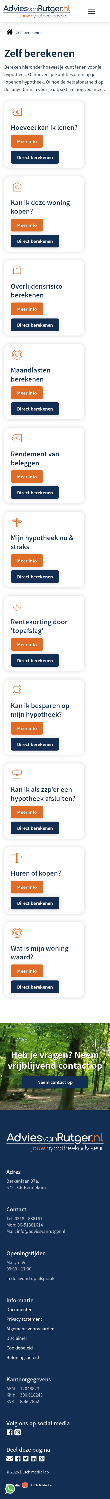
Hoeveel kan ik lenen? (44, 127)
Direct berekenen (35, 157)
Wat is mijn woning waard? (40, 952)
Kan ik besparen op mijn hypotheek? (40, 710)
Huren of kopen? (36, 872)
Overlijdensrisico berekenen (36, 290)
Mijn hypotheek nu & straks (42, 542)
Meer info (27, 141)
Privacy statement (24, 1319)
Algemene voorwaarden (30, 1328)
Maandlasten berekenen (30, 374)
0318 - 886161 (28, 1218)
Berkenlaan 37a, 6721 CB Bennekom (26, 1184)
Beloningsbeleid (22, 1357)
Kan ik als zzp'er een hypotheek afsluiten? (43, 793)
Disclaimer (16, 1338)
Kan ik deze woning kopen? (40, 206)
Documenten (19, 1309)
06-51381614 (30, 1224)
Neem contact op (55, 1082)
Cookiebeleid (19, 1347)
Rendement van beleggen (35, 458)
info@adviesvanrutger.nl (41, 1231)
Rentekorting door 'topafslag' (39, 626)
